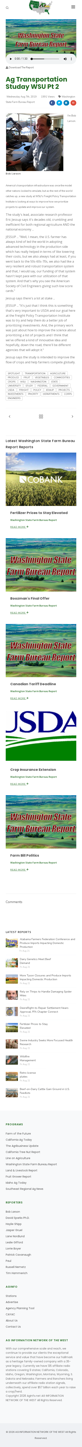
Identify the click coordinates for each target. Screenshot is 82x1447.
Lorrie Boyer (13, 1248)
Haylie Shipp (14, 1224)
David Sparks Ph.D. (18, 1218)
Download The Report (21, 67)
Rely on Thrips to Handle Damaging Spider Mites (46, 993)
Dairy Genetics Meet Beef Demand (35, 961)
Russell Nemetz (16, 1267)
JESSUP (50, 390)
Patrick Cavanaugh (18, 1255)
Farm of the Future (18, 1133)
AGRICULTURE (58, 373)
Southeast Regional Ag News (24, 1189)
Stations (11, 1296)
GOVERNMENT (60, 385)
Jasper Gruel (14, 1230)
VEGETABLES (42, 377)
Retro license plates (28, 1074)
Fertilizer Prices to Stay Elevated (39, 512)
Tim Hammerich (16, 1273)
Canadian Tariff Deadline (33, 684)
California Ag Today (19, 1140)
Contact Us (13, 1327)
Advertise (12, 1302)
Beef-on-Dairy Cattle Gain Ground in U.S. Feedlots (45, 1091)
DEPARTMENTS (51, 394)
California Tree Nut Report (23, 1152)
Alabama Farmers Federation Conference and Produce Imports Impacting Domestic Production (47, 943)
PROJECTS (64, 390)
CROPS (11, 381)
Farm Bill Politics (24, 855)
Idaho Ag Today (16, 1183)
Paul (8, 1261)
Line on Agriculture (18, 1158)
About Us (12, 1320)
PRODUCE (13, 377)
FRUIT (27, 377)
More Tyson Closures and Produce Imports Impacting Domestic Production (45, 977)
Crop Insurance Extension (33, 769)
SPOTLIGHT (14, 373)
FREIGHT (24, 390)
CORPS (68, 394)
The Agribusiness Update (22, 1146)
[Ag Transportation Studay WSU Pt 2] (41, 36)
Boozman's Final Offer (30, 598)
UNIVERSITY (14, 385)
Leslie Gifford (14, 1242)
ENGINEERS (14, 398)
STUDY (29, 385)
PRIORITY (33, 394)
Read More (18, 527)
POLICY (37, 390)
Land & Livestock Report (21, 1170)
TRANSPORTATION (35, 373)
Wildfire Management (28, 1058)
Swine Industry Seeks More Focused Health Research (46, 1042)
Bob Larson (13, 173)
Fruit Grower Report (18, 1176)
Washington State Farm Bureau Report (31, 1164)
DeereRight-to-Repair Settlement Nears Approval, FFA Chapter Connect (44, 1010)
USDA (11, 390)
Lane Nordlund (15, 1236)
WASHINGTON (38, 381)
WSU (23, 381)
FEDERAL (43, 385)
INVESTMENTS (15, 394)
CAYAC (10, 1314)
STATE (54, 381)
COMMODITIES (62, 377)
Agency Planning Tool (20, 1308)
